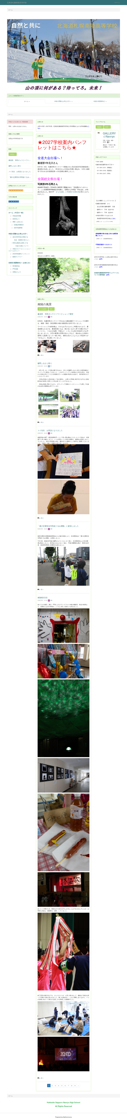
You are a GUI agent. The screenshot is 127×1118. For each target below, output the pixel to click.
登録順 (99, 127)
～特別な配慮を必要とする (19, 243)
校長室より (16, 219)
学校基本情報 (17, 216)
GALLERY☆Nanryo (109, 134)
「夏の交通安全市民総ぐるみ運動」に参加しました (58, 526)
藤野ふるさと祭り (45, 363)
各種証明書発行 (19, 225)
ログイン (117, 2)
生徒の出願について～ (22, 246)
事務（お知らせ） (18, 222)
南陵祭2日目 (43, 597)
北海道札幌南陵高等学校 (17, 2)
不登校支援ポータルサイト (104, 244)
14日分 (12, 154)
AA (51, 317)
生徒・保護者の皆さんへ (21, 240)
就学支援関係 (18, 228)
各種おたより (17, 272)
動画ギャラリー (17, 257)
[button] (15, 51)
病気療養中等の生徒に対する (105, 233)
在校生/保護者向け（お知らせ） (20, 263)
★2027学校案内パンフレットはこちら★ (62, 144)
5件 (51, 309)
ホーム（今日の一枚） (16, 212)
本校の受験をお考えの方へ (18, 234)
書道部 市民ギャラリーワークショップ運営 (55, 314)
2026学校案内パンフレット (21, 254)
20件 (107, 127)
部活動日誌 (16, 266)
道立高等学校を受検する (20, 237)
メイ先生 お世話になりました (50, 430)
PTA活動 (15, 269)
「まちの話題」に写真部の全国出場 (67, 192)
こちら (113, 218)
